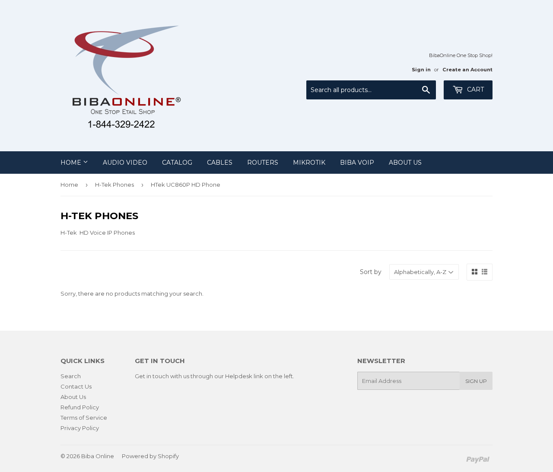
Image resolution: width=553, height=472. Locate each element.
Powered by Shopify (150, 456)
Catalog (177, 162)
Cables (219, 162)
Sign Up (476, 381)
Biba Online (97, 456)
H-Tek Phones (114, 184)
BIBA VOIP (357, 162)
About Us (405, 162)
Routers (262, 162)
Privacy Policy (79, 427)
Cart (474, 89)
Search (70, 376)
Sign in (421, 70)
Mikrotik (309, 162)
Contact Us (76, 386)
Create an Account (467, 70)
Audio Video (125, 162)
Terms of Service (83, 417)
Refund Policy (79, 407)
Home (71, 162)
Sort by (370, 272)
